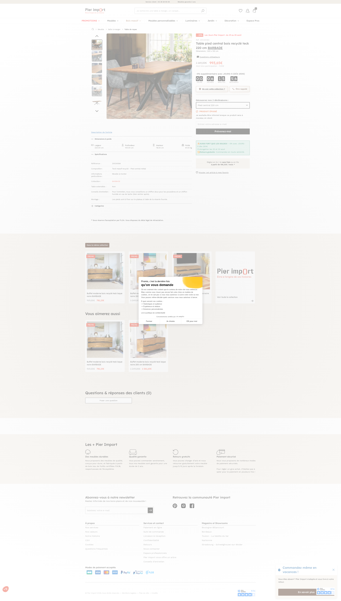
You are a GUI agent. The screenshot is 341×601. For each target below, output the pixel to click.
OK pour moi (191, 321)
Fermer (149, 321)
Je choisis (170, 321)
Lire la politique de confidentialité (153, 313)
